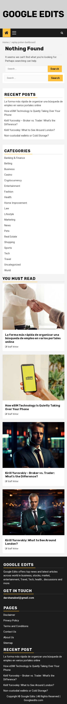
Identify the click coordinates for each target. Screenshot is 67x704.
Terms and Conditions (15, 626)
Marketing (9, 219)
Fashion (8, 191)
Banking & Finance (14, 157)
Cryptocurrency (13, 180)
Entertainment (12, 186)
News (7, 225)
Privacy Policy (11, 620)
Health (8, 197)
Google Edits (33, 14)
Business (9, 169)
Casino (8, 174)
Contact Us (9, 631)
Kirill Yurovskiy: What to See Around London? (29, 130)
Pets (6, 230)
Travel (7, 259)
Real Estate (10, 236)
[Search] (62, 33)
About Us (8, 637)
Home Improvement (15, 202)
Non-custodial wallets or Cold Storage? (26, 135)
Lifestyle (9, 214)
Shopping (9, 242)
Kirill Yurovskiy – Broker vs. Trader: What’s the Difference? (30, 474)
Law (6, 208)
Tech (7, 253)
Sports (8, 247)
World (7, 270)
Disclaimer (9, 614)
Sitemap (8, 642)
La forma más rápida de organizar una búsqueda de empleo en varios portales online (33, 338)
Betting (8, 163)
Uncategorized (12, 264)
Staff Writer (13, 347)
